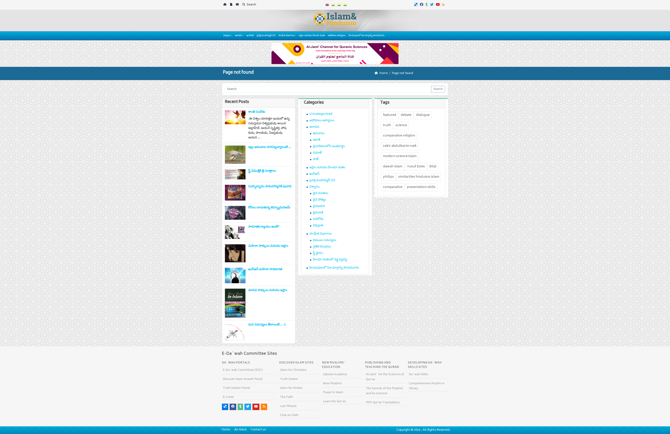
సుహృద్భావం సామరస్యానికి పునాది (270, 186)
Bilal (432, 166)
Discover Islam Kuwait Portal (242, 379)
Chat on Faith (289, 415)
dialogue (423, 115)
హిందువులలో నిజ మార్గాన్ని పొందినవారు (367, 36)
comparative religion (399, 136)
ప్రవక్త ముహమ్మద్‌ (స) (266, 36)
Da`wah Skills (418, 374)
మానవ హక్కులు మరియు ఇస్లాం (267, 290)
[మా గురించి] (231, 5)
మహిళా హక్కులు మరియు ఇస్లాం (268, 246)
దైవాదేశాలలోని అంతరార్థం (329, 146)
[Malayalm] (333, 4)
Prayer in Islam (333, 392)
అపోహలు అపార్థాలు (337, 36)
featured (389, 115)
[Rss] (443, 5)
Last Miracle (288, 406)
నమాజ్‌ (317, 153)
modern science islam (399, 156)
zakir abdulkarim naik (400, 146)
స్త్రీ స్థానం (318, 253)
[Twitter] (432, 5)
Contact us (258, 429)
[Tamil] (345, 4)
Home (226, 429)
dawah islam (392, 166)
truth (387, 125)
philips (388, 177)
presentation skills (421, 187)
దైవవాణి (318, 213)
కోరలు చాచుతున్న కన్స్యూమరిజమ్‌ (269, 207)
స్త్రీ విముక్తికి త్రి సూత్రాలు (262, 171)
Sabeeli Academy (335, 374)
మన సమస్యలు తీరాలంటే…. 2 (267, 325)
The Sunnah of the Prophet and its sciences (384, 391)
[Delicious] (416, 5)
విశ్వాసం (227, 36)
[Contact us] (237, 5)
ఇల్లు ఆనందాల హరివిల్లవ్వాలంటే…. (269, 147)
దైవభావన (319, 206)
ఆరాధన (238, 36)
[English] (327, 4)
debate (406, 115)
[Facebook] (422, 5)
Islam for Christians (293, 370)
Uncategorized (320, 114)
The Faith (286, 397)
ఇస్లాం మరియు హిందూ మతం (312, 36)
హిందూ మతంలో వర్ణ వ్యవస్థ (330, 259)
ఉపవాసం (319, 133)
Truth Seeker (289, 379)
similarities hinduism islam (418, 177)
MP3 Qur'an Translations (383, 402)
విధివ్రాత (318, 225)
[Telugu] (339, 4)
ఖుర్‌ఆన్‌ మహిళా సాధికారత (265, 269)
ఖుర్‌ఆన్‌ (250, 36)
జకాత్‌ (316, 140)
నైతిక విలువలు (322, 247)
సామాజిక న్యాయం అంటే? (263, 227)
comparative (392, 187)
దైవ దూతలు (320, 193)
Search (251, 4)
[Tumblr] (427, 5)
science (401, 125)
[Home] (225, 5)
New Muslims (332, 383)
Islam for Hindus (291, 388)
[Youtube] (438, 5)
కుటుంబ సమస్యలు (324, 240)
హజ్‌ (315, 159)
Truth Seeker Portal (236, 388)
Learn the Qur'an (334, 401)
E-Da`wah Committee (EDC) (243, 370)
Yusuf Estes (416, 166)
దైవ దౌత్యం (319, 200)
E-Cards (228, 397)
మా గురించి (240, 429)
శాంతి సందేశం (256, 112)
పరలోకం (318, 219)
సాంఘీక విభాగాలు (286, 36)
